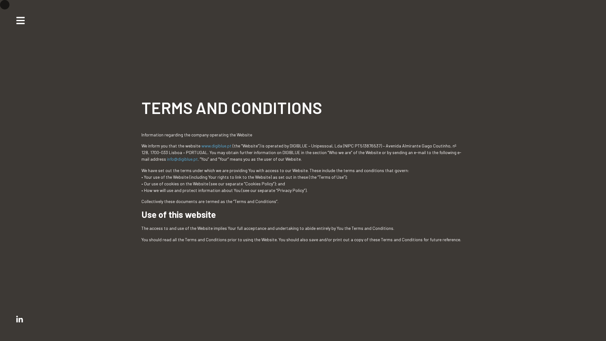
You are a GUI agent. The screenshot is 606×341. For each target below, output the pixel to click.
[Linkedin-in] (19, 319)
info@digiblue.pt (182, 159)
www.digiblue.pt (217, 145)
